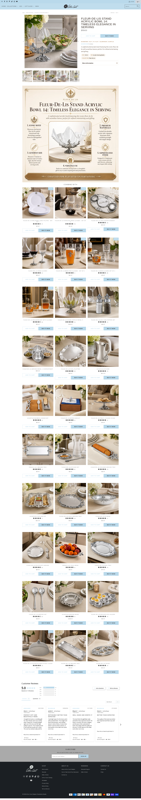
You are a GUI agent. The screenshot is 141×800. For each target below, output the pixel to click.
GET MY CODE (70, 410)
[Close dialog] (93, 379)
